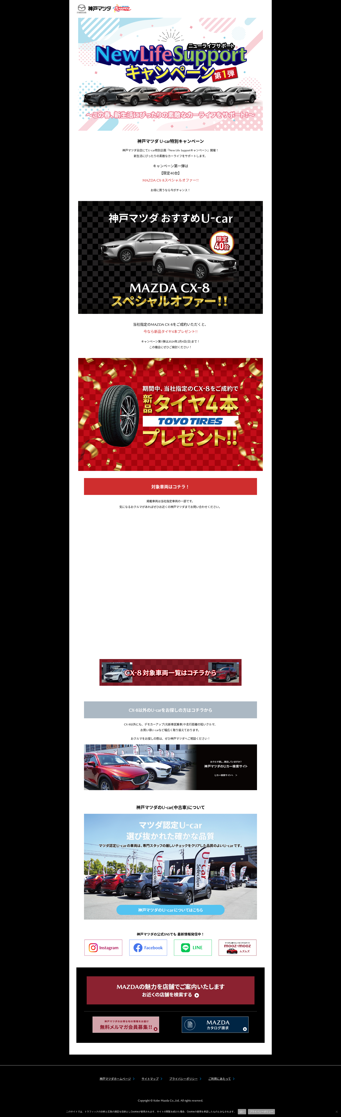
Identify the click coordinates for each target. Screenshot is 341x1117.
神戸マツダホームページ (115, 1079)
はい (242, 1111)
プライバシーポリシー (183, 1079)
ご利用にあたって (219, 1079)
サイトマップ (150, 1079)
